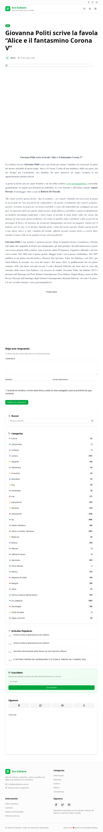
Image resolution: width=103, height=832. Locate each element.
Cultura (57, 783)
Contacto (9, 808)
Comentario (10, 358)
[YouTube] (97, 2)
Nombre (8, 379)
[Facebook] (89, 2)
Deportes (57, 779)
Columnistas (59, 791)
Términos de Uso (12, 816)
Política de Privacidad (14, 812)
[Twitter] (93, 2)
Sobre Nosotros (11, 804)
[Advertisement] (51, 312)
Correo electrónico (60, 379)
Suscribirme (51, 687)
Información (59, 775)
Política (57, 787)
